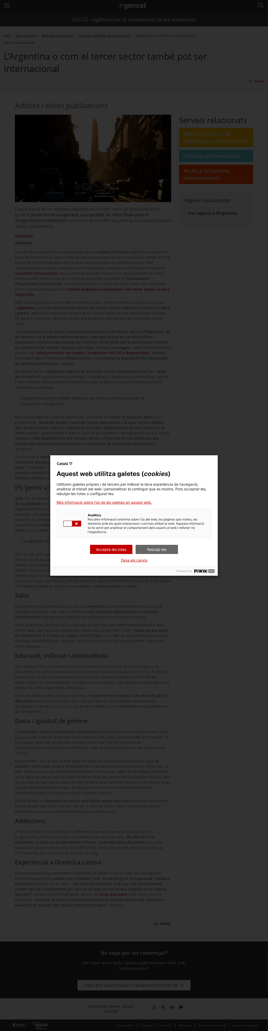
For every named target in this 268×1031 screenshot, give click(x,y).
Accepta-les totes (111, 549)
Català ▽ (64, 463)
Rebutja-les (156, 549)
